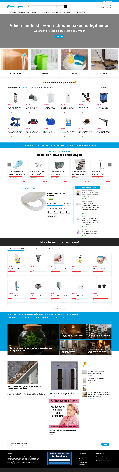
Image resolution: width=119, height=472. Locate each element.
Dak (9, 400)
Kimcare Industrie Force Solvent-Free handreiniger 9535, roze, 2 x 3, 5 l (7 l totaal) (37, 174)
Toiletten (84, 216)
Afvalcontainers (12, 12)
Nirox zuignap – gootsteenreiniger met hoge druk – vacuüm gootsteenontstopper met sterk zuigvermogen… (79, 174)
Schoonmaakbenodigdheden (88, 190)
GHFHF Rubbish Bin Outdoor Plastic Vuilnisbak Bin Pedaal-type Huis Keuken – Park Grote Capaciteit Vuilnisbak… (103, 109)
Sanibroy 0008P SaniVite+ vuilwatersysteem (99, 172)
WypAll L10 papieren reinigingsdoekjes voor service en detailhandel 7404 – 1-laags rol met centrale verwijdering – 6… (90, 207)
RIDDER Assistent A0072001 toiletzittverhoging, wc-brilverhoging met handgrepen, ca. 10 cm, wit (16, 174)
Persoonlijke (35, 12)
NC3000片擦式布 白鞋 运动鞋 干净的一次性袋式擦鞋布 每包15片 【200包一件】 (90, 194)
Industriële (79, 12)
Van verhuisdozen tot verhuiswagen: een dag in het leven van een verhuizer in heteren (99, 364)
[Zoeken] (65, 6)
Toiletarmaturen (56, 12)
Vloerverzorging (68, 12)
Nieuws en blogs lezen (107, 1)
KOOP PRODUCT (52, 220)
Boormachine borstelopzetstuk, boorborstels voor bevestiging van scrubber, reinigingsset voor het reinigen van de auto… (15, 133)
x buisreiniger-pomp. (83, 107)
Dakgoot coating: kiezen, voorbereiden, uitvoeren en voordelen (24, 387)
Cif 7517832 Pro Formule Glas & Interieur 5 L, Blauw (68, 132)
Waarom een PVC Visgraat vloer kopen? (99, 386)
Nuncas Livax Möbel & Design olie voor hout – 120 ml (14, 108)
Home (80, 457)
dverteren (82, 464)
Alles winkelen (82, 458)
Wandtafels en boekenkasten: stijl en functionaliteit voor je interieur (61, 394)
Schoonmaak (45, 12)
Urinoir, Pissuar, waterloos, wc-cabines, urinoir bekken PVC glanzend (37, 270)
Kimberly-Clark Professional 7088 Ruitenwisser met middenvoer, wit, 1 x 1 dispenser (59, 297)
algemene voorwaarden (102, 458)
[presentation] (9, 164)
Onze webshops (83, 462)
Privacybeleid (99, 457)
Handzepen (84, 229)
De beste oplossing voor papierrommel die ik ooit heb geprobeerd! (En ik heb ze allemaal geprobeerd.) (99, 394)
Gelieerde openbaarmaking (102, 460)
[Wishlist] (103, 6)
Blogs (84, 12)
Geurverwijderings (24, 12)
